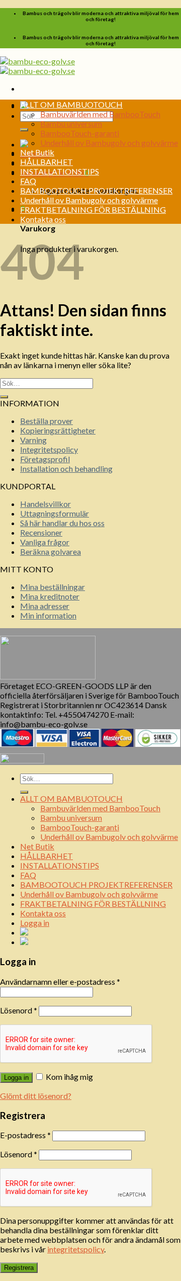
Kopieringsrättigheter (58, 430)
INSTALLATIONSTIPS (59, 171)
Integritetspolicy (49, 449)
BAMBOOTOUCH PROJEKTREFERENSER (96, 190)
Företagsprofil (45, 459)
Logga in (16, 1077)
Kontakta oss (43, 219)
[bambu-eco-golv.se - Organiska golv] (37, 65)
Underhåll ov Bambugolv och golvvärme (109, 142)
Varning (33, 440)
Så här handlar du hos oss (62, 523)
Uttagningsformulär (54, 513)
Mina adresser (44, 606)
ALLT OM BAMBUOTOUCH (71, 104)
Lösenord (18, 1010)
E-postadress (25, 1135)
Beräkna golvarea (50, 551)
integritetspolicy (75, 1249)
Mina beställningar (52, 586)
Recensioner (41, 532)
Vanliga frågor (44, 542)
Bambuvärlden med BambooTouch (100, 114)
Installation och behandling (66, 468)
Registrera (19, 1267)
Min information (48, 615)
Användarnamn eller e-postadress (60, 981)
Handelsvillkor (45, 503)
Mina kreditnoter (49, 596)
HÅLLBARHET (46, 161)
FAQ (28, 181)
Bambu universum (71, 123)
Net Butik (37, 152)
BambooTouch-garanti (79, 133)
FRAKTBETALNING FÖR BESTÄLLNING (93, 209)
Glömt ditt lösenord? (35, 1095)
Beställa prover (46, 420)
